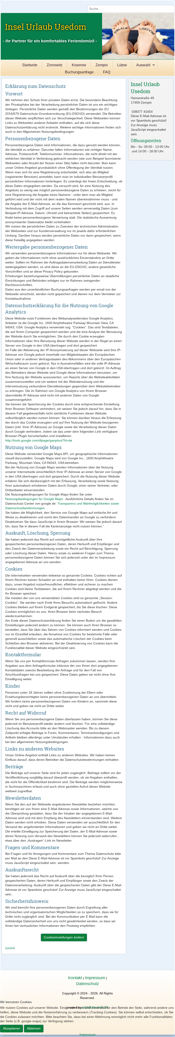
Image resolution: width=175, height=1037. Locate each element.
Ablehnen (34, 1028)
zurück (10, 948)
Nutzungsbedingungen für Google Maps (34, 499)
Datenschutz (87, 983)
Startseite (29, 65)
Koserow (79, 65)
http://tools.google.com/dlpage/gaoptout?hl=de (38, 440)
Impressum (95, 978)
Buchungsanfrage (79, 72)
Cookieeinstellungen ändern (64, 937)
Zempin (101, 65)
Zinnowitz (54, 65)
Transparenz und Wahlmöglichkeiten (83, 503)
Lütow (122, 65)
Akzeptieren (11, 1028)
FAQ (106, 72)
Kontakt (75, 978)
